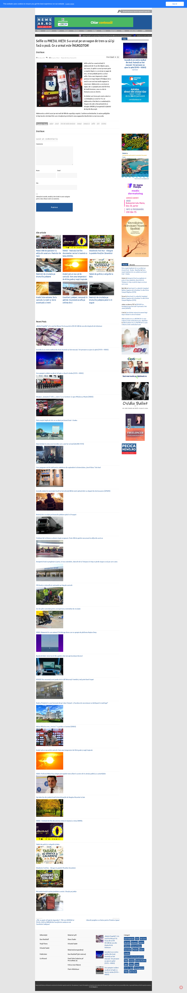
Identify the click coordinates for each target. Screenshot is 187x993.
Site (37, 183)
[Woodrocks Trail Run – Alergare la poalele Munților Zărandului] (49, 878)
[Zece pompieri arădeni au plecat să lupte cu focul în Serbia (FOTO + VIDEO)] (49, 384)
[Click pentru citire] (89, 35)
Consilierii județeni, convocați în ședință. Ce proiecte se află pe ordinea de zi (75, 300)
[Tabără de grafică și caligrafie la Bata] (49, 855)
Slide (125, 961)
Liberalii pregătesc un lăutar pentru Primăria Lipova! (102, 920)
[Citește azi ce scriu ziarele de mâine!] (44, 27)
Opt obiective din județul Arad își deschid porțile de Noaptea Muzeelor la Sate (60, 797)
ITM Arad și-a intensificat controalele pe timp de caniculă (54, 585)
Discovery (134, 942)
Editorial (127, 946)
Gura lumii (113, 31)
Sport (58, 31)
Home (39, 31)
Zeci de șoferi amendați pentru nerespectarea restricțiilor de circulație (58, 609)
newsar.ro (86, 124)
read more (135, 70)
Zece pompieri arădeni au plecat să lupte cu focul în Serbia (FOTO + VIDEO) (60, 373)
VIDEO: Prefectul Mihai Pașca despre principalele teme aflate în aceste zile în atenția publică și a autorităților (71, 774)
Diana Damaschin (71, 58)
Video (123, 31)
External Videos (136, 946)
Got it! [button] (174, 4)
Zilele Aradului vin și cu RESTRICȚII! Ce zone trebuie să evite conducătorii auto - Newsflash (135, 319)
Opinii (86, 31)
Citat (137, 939)
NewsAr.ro (95, 987)
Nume (37, 170)
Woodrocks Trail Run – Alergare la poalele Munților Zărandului (101, 251)
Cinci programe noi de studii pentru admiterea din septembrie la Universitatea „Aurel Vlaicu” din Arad (68, 467)
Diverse (103, 31)
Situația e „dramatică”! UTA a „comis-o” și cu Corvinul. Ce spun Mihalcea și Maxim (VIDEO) (64, 397)
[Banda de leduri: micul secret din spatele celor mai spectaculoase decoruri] (49, 666)
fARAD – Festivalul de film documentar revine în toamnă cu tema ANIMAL (75, 253)
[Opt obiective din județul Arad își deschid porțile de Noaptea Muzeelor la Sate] (49, 808)
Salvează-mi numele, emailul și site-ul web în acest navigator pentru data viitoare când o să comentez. (53, 197)
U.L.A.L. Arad (133, 31)
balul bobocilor (129, 939)
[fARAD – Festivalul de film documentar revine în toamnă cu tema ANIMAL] (49, 831)
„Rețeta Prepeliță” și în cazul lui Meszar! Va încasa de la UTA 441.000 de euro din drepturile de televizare (61, 36)
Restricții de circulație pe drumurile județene (45, 275)
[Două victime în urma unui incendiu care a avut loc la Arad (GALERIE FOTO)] (49, 454)
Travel (137, 964)
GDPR (143, 31)
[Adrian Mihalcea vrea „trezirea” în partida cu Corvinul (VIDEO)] (49, 737)
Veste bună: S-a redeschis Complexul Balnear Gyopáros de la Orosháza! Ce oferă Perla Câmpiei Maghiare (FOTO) (135, 290)
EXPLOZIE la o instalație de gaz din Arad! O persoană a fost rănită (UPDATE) (134, 306)
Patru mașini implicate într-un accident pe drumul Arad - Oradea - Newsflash (134, 269)
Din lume (76, 31)
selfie (93, 124)
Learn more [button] (69, 4)
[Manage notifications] (181, 987)
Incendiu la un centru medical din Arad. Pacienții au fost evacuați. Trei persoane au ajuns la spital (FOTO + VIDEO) (118, 36)
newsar (79, 124)
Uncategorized (139, 968)
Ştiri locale (48, 31)
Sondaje (94, 31)
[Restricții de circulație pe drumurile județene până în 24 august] (49, 525)
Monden (135, 950)
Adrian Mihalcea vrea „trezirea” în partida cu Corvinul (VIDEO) (56, 726)
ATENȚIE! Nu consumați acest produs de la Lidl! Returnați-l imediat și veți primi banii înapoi (65, 679)
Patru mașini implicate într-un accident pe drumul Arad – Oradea (56, 420)
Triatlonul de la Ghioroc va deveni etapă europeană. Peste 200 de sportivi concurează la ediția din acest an (69, 538)
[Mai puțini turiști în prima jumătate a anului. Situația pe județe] (49, 902)
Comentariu (39, 144)
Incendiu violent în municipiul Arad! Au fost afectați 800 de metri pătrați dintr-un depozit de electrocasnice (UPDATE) (73, 491)
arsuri (57, 124)
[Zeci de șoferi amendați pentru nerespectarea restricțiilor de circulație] (49, 619)
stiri (98, 124)
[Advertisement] (75, 223)
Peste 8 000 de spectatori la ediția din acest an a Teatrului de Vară (48, 253)
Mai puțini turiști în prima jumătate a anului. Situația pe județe (56, 891)
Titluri (58, 58)
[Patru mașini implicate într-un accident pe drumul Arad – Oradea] (49, 431)
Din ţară (66, 31)
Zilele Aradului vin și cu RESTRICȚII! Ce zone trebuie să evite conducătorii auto (135, 323)
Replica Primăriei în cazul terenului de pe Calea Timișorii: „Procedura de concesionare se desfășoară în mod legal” (72, 703)
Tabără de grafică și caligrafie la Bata (47, 844)
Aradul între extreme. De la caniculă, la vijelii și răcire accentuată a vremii (46, 300)
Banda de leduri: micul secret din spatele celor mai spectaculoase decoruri (59, 656)
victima (103, 124)
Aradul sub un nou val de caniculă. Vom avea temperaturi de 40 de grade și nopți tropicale (75, 276)
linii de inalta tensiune (68, 124)
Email (58, 170)
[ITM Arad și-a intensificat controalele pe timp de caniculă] (49, 596)
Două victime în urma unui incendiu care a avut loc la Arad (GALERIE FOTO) (60, 444)
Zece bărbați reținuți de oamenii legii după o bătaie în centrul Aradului (134, 313)
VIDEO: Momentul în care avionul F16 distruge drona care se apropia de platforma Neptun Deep (66, 632)
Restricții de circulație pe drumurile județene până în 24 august (100, 300)
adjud (51, 124)
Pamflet (127, 953)
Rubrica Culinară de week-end (133, 957)
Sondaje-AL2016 (141, 961)
